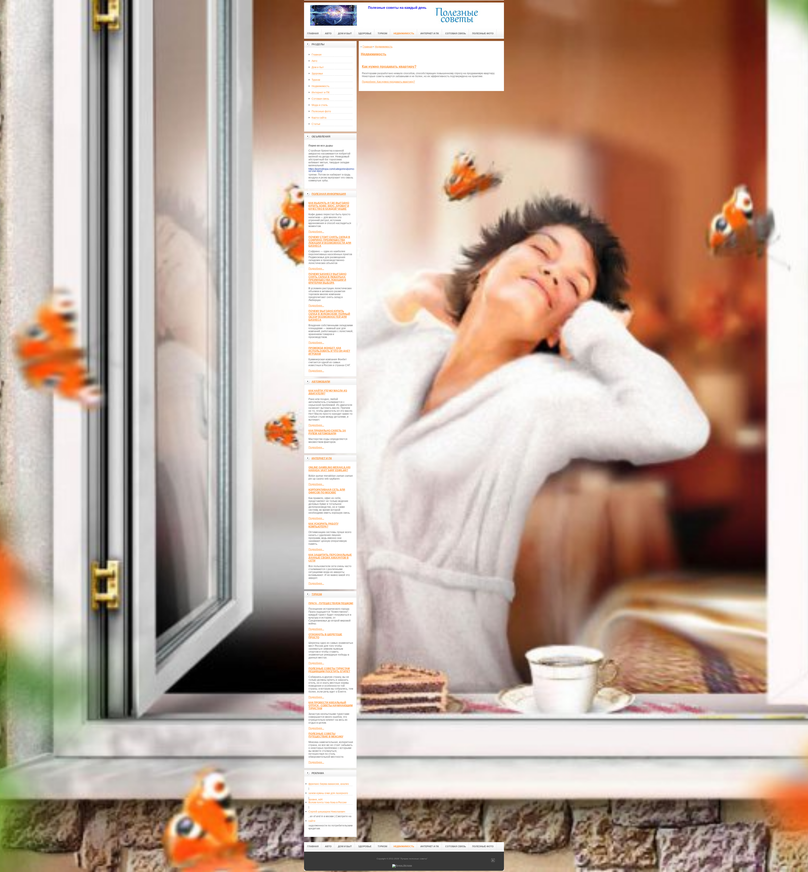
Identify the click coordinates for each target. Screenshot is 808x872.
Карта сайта (319, 117)
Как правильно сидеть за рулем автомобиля (327, 432)
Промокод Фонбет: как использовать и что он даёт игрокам (329, 351)
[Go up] (493, 861)
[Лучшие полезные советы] (333, 15)
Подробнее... (316, 231)
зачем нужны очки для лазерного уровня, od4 (328, 794)
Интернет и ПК (321, 92)
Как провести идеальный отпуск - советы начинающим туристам (330, 705)
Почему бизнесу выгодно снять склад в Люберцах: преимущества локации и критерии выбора (327, 278)
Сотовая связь (320, 98)
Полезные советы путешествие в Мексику (325, 735)
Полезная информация (329, 194)
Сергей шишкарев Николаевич (326, 811)
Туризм (316, 79)
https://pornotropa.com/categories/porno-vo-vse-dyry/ (331, 170)
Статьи (316, 124)
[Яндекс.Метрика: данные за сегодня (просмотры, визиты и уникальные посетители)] (402, 866)
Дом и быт (318, 67)
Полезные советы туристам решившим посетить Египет (329, 670)
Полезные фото (321, 111)
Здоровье (317, 73)
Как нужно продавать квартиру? (389, 66)
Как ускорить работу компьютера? (323, 525)
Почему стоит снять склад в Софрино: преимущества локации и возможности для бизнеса (329, 241)
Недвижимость (320, 86)
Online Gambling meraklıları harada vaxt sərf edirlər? (329, 469)
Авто (314, 60)
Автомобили (321, 381)
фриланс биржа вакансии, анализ (328, 783)
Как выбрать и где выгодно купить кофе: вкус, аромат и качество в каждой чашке (328, 206)
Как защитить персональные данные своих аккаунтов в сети (330, 557)
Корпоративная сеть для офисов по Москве (326, 491)
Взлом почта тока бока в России (327, 802)
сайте (311, 820)
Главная (317, 54)
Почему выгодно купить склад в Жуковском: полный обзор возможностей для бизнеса (329, 315)
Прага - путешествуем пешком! (330, 603)
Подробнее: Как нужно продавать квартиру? (388, 81)
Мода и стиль (320, 105)
